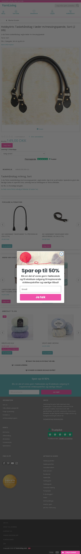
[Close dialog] (61, 254)
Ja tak (40, 297)
